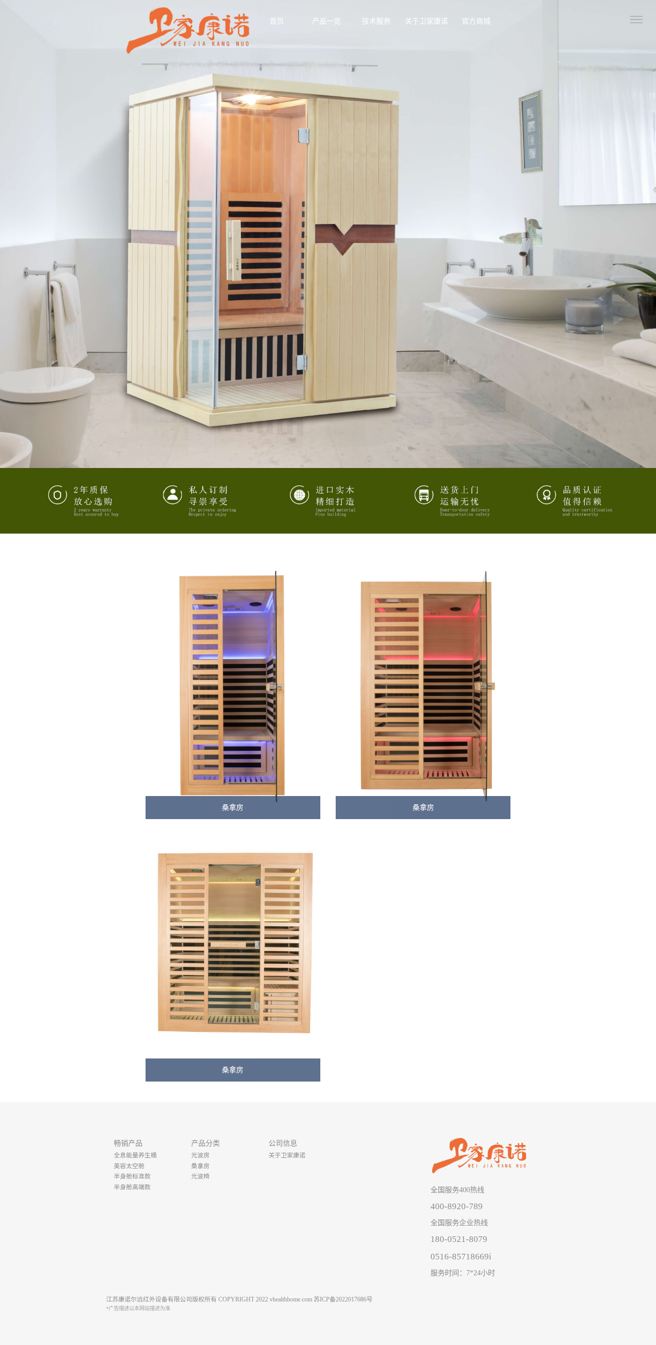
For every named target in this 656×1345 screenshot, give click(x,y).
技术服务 (376, 21)
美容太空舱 (129, 1166)
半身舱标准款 (132, 1176)
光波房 (200, 1155)
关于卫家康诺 (426, 21)
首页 (277, 21)
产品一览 (326, 21)
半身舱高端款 (132, 1187)
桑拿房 (200, 1166)
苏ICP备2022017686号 (343, 1299)
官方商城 (476, 21)
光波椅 (200, 1176)
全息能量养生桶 (135, 1155)
